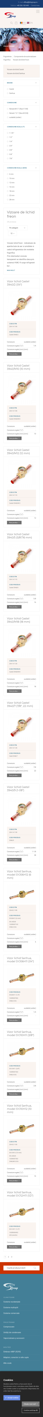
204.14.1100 (13, 326)
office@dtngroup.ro (30, 2)
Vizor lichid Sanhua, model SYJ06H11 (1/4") (20, 960)
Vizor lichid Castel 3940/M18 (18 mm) (18, 620)
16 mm (11, 187)
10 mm (11, 178)
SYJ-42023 (12, 1156)
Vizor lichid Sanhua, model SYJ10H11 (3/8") (20, 1033)
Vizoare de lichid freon (21, 60)
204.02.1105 (13, 1144)
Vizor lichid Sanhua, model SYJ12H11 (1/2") (20, 1194)
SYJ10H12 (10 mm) (15, 1153)
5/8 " (11, 154)
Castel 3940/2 (13, 335)
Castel (11, 89)
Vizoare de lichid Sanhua (16, 73)
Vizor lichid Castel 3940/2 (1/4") (18, 283)
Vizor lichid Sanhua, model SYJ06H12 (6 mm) (19, 875)
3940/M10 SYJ (13, 1161)
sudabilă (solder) (15, 117)
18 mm (11, 191)
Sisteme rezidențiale (11, 1302)
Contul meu (35, 5)
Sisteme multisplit (10, 1307)
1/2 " (11, 137)
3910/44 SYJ (13, 1235)
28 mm (11, 200)
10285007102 (13, 924)
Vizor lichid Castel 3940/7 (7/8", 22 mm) (20, 704)
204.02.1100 (13, 910)
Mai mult (11, 270)
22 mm (11, 195)
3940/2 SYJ (13, 927)
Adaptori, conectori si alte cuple (16, 1357)
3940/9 (11, 840)
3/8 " (11, 150)
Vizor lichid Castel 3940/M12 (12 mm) (18, 451)
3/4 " (11, 146)
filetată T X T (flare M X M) (18, 113)
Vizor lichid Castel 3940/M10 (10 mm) (18, 367)
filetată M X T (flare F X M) (18, 109)
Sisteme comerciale (11, 1313)
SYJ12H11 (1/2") (14, 1229)
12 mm (11, 183)
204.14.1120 (13, 664)
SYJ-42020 (12, 922)
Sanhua (12, 93)
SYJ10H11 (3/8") (14, 1068)
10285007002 (13, 998)
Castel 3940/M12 (14, 503)
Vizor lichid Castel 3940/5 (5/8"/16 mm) (19, 536)
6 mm (11, 174)
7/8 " (11, 158)
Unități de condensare (12, 1332)
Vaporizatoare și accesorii (13, 1338)
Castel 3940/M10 (14, 419)
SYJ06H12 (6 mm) (15, 918)
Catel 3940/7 (13, 756)
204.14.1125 (13, 748)
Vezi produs (13, 354)
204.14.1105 (13, 411)
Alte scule (7, 1363)
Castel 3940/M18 (14, 672)
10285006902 (13, 1232)
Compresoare (8, 1327)
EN (31, 23)
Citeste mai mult (30, 1404)
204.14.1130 (13, 832)
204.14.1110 (13, 495)
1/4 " (11, 141)
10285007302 (13, 1159)
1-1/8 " (11, 133)
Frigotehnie (7, 56)
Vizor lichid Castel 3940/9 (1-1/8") (18, 788)
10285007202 (13, 1072)
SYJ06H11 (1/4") (14, 995)
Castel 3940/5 (13, 587)
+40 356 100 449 (23, 5)
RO (24, 23)
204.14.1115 (13, 579)
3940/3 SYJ (13, 1075)
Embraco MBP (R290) (12, 1352)
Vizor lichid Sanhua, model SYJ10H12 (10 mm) (19, 1109)
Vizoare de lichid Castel (15, 69)
